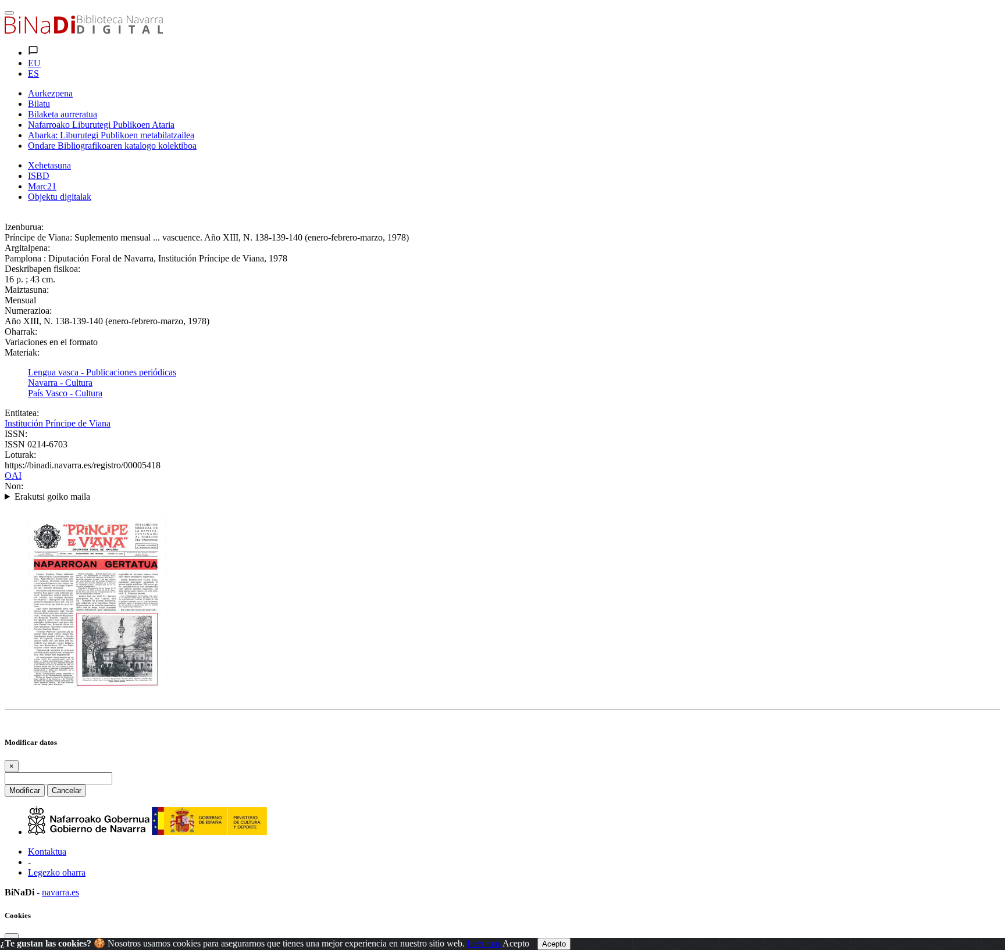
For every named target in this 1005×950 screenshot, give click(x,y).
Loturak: (20, 455)
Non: (14, 486)
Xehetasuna (49, 165)
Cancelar (66, 790)
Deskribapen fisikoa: (42, 269)
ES (33, 73)
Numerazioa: (28, 311)
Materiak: (22, 352)
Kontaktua (47, 851)
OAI (13, 476)
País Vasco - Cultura (65, 393)
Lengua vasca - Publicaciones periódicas (102, 372)
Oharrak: (21, 331)
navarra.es (60, 892)
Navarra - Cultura (60, 383)
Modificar (24, 790)
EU (34, 63)
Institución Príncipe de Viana (58, 423)
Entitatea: (22, 413)
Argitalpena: (27, 248)
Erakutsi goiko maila (52, 496)
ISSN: (16, 434)
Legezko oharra (56, 872)
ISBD (38, 176)
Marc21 (42, 186)
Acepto (515, 943)
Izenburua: (24, 227)
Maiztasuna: (27, 290)
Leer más (484, 943)
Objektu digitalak (59, 197)
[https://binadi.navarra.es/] (84, 30)
